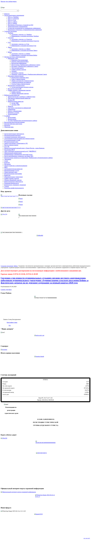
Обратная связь (9, 127)
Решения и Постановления (19, 60)
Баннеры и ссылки (13, 112)
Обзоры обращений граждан (20, 93)
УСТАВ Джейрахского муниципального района (22, 120)
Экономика (7, 159)
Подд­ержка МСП (9, 149)
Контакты (7, 125)
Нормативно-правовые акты (20, 77)
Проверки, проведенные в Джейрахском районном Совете (29, 74)
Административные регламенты (21, 82)
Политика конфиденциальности (14, 188)
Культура (7, 162)
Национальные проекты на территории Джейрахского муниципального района (28, 157)
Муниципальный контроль (12, 135)
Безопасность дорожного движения (15, 185)
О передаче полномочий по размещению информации (24, 28)
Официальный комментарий (13, 153)
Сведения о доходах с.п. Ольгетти (21, 39)
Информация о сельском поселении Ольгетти (25, 41)
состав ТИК (15, 103)
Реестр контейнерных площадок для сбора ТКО (18, 156)
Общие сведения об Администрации (22, 80)
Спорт (6, 161)
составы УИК (15, 104)
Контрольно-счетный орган (16, 85)
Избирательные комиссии (15, 101)
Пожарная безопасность (11, 183)
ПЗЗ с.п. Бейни (12, 23)
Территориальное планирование (17, 26)
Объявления (11, 109)
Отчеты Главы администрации (20, 84)
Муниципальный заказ (11, 142)
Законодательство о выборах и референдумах (21, 96)
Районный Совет (13, 58)
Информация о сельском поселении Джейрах (25, 36)
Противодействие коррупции (13, 124)
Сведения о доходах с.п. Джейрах (21, 34)
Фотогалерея (12, 117)
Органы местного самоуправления (14, 57)
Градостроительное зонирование (14, 15)
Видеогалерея (12, 119)
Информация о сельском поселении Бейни (24, 55)
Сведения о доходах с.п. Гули (20, 44)
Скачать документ (6, 289)
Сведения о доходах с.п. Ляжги (20, 49)
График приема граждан (18, 69)
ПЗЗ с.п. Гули (12, 20)
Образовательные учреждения (13, 177)
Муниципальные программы (13, 173)
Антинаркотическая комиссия (13, 169)
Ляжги (10, 47)
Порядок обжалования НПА (20, 61)
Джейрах (10, 33)
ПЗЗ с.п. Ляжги (12, 21)
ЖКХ (6, 167)
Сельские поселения (10, 31)
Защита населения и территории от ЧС (16, 143)
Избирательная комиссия (11, 95)
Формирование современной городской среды (18, 154)
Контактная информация (18, 63)
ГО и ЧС (7, 146)
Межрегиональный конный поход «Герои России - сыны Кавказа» (24, 148)
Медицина (7, 164)
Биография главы (12, 322)
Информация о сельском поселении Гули (23, 45)
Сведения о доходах (17, 73)
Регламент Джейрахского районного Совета (24, 66)
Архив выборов (12, 114)
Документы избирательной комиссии (19, 98)
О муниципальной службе (12, 140)
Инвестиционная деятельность (13, 181)
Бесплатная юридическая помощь (14, 122)
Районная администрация (15, 76)
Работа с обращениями (15, 111)
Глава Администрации (18, 79)
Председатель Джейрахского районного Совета (25, 65)
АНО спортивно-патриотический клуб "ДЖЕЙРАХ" (20, 151)
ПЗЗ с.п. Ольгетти (13, 18)
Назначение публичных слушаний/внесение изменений (25, 29)
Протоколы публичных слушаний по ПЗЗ (20, 25)
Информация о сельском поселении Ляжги (24, 50)
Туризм (6, 186)
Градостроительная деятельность (14, 134)
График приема (16, 92)
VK (10, 325)
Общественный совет (10, 172)
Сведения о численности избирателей (19, 108)
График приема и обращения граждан (19, 90)
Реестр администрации (11, 145)
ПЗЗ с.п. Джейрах (13, 17)
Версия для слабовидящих (9, 1)
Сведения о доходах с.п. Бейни (20, 53)
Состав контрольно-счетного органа (22, 87)
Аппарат (14, 71)
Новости (7, 14)
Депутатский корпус (17, 68)
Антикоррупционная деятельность (14, 137)
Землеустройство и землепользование (15, 165)
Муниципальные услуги (11, 170)
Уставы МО (11, 100)
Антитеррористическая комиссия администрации (19, 138)
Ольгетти (11, 37)
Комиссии (7, 175)
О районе (7, 116)
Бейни (10, 52)
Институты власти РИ (14, 88)
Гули (9, 42)
